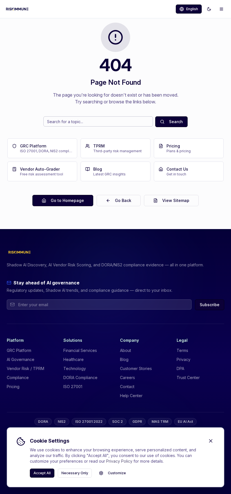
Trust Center (188, 377)
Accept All (42, 473)
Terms (182, 350)
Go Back (123, 200)
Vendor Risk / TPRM (25, 368)
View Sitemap (175, 200)
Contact (127, 386)
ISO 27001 (72, 386)
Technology (74, 368)
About (125, 350)
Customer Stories (136, 368)
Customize (117, 473)
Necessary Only (74, 473)
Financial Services (80, 350)
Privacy (183, 359)
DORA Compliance (80, 377)
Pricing (13, 386)
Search (176, 121)
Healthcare (73, 359)
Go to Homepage (67, 200)
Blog (124, 359)
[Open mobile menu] (221, 9)
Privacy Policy (119, 461)
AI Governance (20, 359)
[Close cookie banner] (211, 441)
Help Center (131, 395)
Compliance (18, 377)
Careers (127, 377)
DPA (180, 368)
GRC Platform (19, 350)
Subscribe (209, 304)
